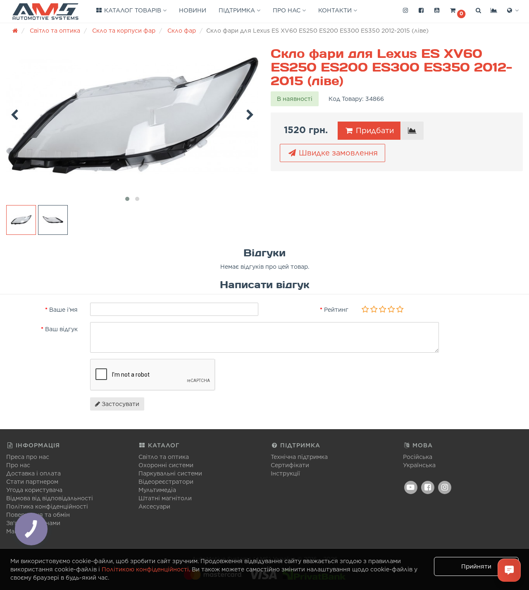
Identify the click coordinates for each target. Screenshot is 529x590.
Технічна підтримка (299, 457)
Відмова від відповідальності (49, 498)
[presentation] (14, 113)
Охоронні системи (165, 465)
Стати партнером (32, 481)
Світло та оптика (163, 457)
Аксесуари (154, 506)
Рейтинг (336, 309)
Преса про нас (27, 457)
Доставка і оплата (33, 473)
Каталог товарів (132, 10)
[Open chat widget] (509, 570)
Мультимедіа (157, 490)
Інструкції (285, 473)
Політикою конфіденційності (145, 569)
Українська (419, 465)
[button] (457, 10)
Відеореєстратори (165, 481)
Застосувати (119, 404)
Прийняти (476, 566)
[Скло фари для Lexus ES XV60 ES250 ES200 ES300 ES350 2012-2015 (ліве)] (132, 115)
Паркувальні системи (170, 473)
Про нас (287, 10)
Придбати (374, 130)
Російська (417, 457)
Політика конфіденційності (47, 506)
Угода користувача (34, 490)
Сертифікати (290, 465)
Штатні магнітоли (165, 498)
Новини (192, 10)
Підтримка (238, 10)
